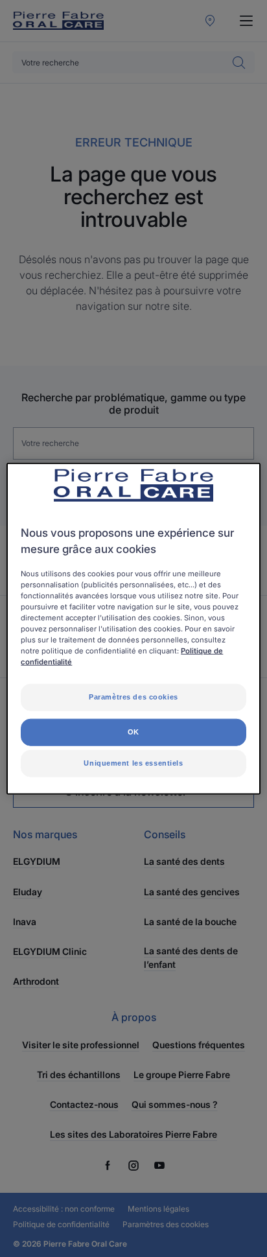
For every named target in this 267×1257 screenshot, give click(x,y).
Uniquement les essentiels (133, 763)
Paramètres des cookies (133, 697)
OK (133, 732)
